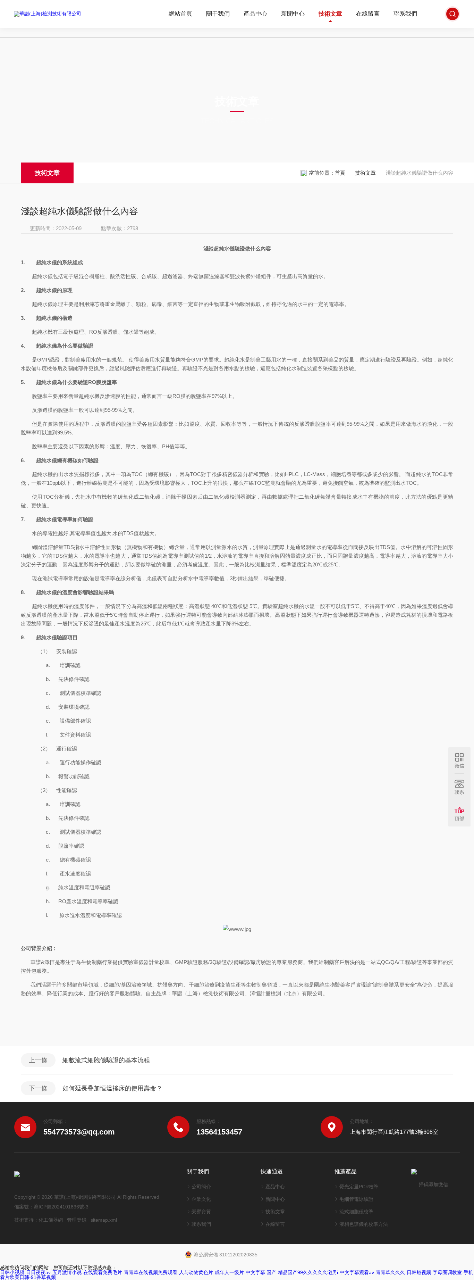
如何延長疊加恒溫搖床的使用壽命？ (112, 1088)
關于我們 (218, 13)
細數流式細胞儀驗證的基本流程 (106, 1060)
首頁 (340, 173)
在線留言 (368, 13)
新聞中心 (293, 13)
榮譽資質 (201, 1211)
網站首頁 (180, 13)
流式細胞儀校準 (356, 1211)
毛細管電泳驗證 (356, 1199)
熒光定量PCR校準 (359, 1186)
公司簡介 (201, 1186)
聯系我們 (405, 13)
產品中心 (255, 13)
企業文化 (201, 1199)
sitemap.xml (104, 1220)
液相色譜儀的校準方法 (363, 1224)
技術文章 (330, 13)
